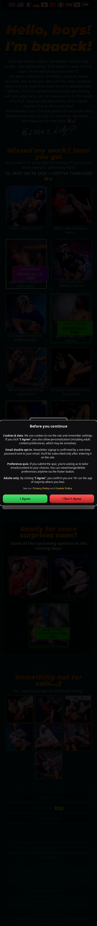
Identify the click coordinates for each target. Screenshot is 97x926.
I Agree (25, 498)
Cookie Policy (63, 488)
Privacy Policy (41, 488)
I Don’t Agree (71, 498)
